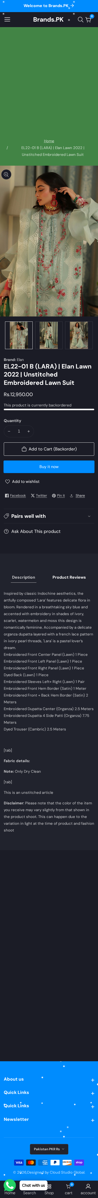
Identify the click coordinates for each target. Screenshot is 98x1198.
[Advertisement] (49, 86)
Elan (20, 360)
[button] (49, 516)
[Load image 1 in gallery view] (19, 335)
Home (49, 141)
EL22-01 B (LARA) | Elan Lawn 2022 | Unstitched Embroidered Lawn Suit (52, 151)
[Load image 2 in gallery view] (49, 335)
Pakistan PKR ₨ (47, 1149)
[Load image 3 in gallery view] (79, 335)
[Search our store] (81, 19)
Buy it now (49, 466)
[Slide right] (90, 335)
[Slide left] (7, 335)
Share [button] (80, 495)
